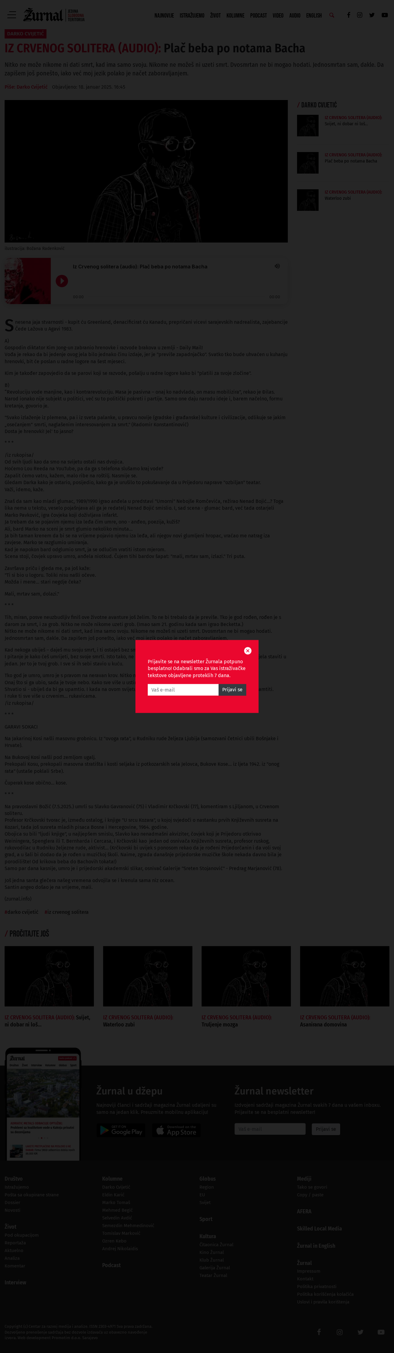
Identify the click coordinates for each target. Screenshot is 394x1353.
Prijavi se (232, 690)
